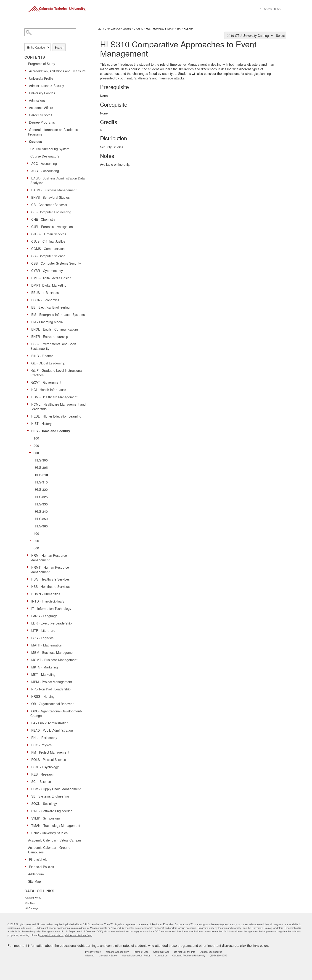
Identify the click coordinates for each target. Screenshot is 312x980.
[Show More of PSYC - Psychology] (29, 766)
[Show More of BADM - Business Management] (29, 189)
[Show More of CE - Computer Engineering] (29, 211)
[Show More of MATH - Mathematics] (29, 645)
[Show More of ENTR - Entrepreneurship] (29, 336)
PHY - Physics (41, 745)
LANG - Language (44, 616)
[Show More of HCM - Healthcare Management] (29, 396)
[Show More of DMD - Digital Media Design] (29, 277)
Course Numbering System (49, 149)
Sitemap (89, 955)
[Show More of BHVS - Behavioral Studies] (29, 197)
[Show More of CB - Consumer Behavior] (29, 204)
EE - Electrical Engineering (50, 307)
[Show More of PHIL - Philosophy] (29, 737)
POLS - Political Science (48, 759)
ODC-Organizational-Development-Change (56, 713)
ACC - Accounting (44, 163)
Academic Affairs (41, 107)
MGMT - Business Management (54, 659)
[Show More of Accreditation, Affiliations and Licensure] (26, 70)
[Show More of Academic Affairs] (26, 107)
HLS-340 (41, 511)
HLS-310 (41, 474)
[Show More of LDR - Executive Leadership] (29, 623)
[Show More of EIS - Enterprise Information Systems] (29, 314)
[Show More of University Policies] (26, 92)
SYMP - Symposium (45, 818)
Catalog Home (33, 897)
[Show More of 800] (31, 548)
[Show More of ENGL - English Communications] (29, 329)
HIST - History (41, 423)
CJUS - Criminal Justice (48, 241)
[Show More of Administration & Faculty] (26, 85)
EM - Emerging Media (47, 322)
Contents (34, 57)
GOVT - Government (46, 382)
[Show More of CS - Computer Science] (29, 255)
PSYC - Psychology (45, 767)
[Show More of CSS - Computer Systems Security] (29, 263)
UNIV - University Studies (49, 833)
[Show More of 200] (31, 445)
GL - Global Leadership (48, 363)
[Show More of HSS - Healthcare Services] (29, 586)
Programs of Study (41, 63)
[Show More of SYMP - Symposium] (29, 818)
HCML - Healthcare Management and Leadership (58, 406)
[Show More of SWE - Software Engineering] (29, 810)
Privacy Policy (93, 951)
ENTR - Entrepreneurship (49, 336)
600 (36, 540)
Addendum (36, 874)
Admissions (37, 100)
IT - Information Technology (51, 608)
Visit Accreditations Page (78, 935)
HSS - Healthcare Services (50, 586)
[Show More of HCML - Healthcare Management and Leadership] (29, 404)
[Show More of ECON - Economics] (29, 299)
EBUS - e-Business (45, 292)
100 (36, 438)
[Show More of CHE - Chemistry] (29, 219)
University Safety (108, 955)
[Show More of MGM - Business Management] (29, 652)
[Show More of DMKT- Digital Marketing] (29, 285)
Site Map (34, 881)
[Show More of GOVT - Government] (29, 382)
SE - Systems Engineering (50, 796)
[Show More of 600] (31, 540)
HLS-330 (41, 504)
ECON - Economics (45, 300)
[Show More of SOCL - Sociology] (29, 803)
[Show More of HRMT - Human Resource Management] (29, 567)
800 (36, 548)
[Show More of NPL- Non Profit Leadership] (29, 689)
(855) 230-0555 (218, 955)
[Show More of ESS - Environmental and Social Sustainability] (29, 343)
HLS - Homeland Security (50, 431)
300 (36, 453)
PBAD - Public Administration (52, 730)
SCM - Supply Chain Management (56, 789)
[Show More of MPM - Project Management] (29, 681)
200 (36, 445)
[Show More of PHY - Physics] (29, 744)
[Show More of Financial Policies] (26, 866)
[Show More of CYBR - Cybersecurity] (29, 270)
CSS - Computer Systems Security (56, 263)
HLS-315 (41, 482)
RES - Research (43, 774)
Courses (35, 141)
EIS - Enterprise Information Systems (58, 314)
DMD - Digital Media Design (51, 278)
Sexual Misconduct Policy (136, 955)
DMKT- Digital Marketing (48, 285)
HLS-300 (41, 460)
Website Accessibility (117, 951)
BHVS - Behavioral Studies (50, 197)
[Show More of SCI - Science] (29, 781)
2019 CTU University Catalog (114, 28)
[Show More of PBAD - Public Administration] (29, 730)
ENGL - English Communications (55, 329)
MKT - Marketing (43, 674)
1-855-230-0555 (270, 9)
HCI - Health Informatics (48, 389)
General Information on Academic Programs (53, 131)
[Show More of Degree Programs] (26, 122)
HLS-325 (41, 496)
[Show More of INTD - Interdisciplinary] (29, 601)
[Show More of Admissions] (26, 100)
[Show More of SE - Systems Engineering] (29, 796)
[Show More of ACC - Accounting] (29, 163)
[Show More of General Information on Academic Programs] (26, 129)
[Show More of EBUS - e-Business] (29, 292)
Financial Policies (41, 866)
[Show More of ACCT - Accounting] (29, 170)
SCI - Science (41, 781)
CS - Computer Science (48, 256)
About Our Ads (161, 951)
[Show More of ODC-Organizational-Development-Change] (29, 711)
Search (59, 47)
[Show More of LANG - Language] (29, 615)
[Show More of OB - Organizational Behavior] (29, 703)
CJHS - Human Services (48, 234)
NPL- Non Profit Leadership (51, 689)
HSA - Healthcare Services (50, 579)
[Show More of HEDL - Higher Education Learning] (29, 416)
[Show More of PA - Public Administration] (29, 722)
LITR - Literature (43, 630)
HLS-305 (41, 467)
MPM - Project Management (51, 681)
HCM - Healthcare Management (54, 397)
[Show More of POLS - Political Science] (29, 759)
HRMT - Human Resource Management (49, 569)
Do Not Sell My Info (184, 951)
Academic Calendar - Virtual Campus (55, 840)
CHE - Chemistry (43, 219)
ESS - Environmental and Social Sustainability (53, 346)
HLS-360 (41, 526)
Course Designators (44, 156)
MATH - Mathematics (46, 645)
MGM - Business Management (53, 652)
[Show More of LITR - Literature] (29, 630)
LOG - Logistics (42, 637)
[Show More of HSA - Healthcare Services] (29, 579)
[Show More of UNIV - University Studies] (29, 832)
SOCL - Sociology (44, 803)
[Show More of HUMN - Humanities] (29, 593)
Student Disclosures (211, 951)
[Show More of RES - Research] (29, 774)
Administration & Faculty (46, 85)
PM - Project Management (50, 752)
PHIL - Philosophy (44, 737)
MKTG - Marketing (44, 667)
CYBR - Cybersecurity (47, 270)
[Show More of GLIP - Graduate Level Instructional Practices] (29, 370)
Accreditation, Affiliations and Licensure (57, 71)
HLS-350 (41, 518)
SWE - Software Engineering (51, 811)
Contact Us (161, 955)
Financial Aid (38, 859)
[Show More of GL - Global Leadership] (29, 363)
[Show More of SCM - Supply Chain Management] (29, 788)
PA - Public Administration (49, 723)
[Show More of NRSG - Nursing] (29, 696)
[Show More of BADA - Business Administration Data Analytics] (29, 178)
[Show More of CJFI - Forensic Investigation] (29, 226)
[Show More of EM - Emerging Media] (29, 321)
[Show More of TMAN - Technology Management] (29, 825)
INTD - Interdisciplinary (47, 601)
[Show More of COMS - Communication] (29, 248)
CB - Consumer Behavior (49, 204)
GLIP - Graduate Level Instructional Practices (56, 372)
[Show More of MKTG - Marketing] (29, 667)
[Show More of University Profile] (26, 78)
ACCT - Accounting (45, 170)
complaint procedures (51, 935)
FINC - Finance (42, 355)
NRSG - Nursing (43, 696)
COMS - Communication (48, 248)
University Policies (42, 93)
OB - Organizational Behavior (52, 703)
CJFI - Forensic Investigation (52, 226)
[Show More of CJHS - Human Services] (29, 233)
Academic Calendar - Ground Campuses (49, 849)
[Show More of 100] (31, 438)
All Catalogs (31, 908)
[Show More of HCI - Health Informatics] (29, 389)
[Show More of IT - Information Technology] (29, 608)
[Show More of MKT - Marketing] (29, 674)
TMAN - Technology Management (55, 825)
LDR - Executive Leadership (51, 623)
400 (36, 533)
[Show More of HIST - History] (29, 423)
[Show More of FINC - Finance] (29, 355)
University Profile (41, 78)
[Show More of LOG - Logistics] (29, 637)
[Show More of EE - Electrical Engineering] (29, 307)
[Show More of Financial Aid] (26, 859)
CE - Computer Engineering (51, 212)
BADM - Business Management (54, 190)
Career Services (40, 115)
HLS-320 (41, 489)
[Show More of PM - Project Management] (29, 752)
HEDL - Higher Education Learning (56, 416)
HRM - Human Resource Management (48, 557)
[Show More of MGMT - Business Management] (29, 659)
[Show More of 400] (31, 533)
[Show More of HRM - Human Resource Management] (29, 555)
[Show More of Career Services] (26, 114)
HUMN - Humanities (45, 594)
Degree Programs (42, 122)
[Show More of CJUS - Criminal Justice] (29, 241)
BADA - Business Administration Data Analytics (57, 180)
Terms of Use (140, 951)
